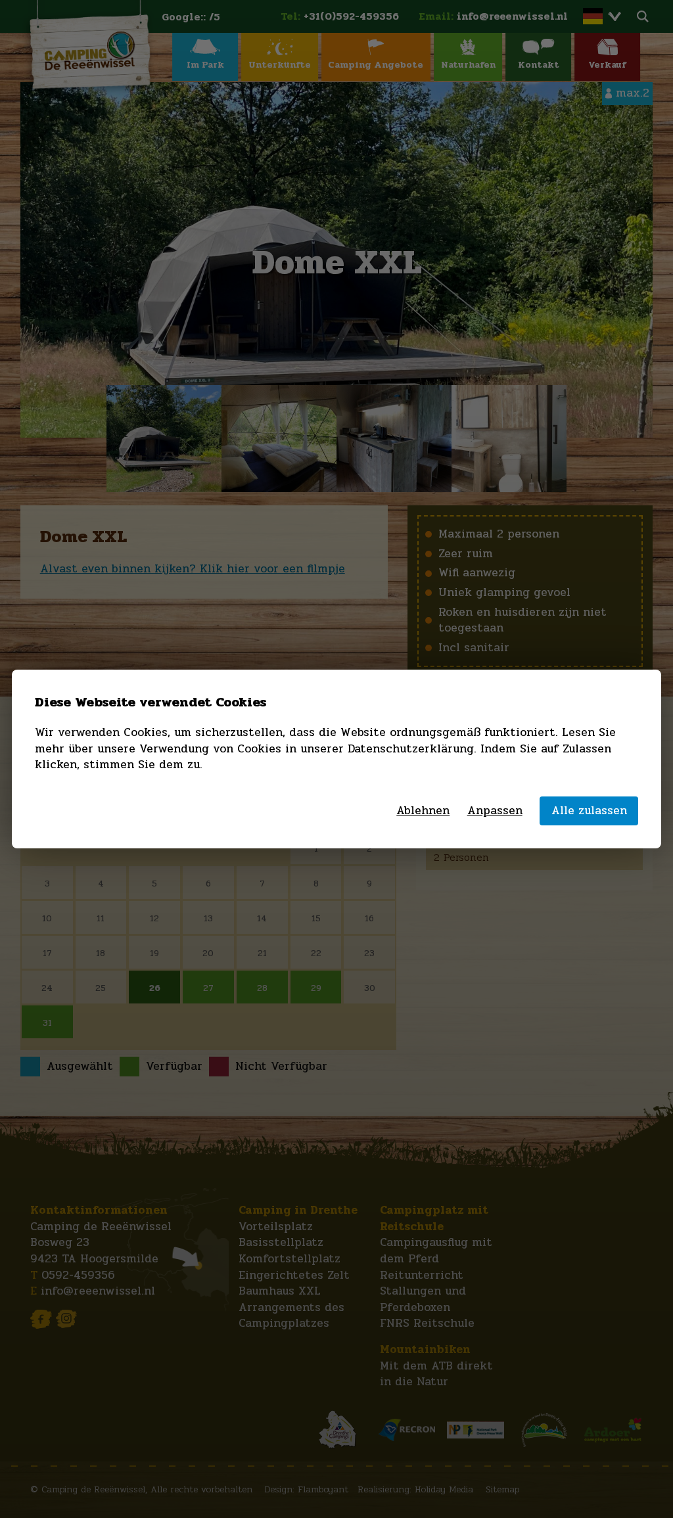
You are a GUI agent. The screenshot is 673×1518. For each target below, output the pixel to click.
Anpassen (494, 811)
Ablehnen (423, 811)
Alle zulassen (589, 810)
